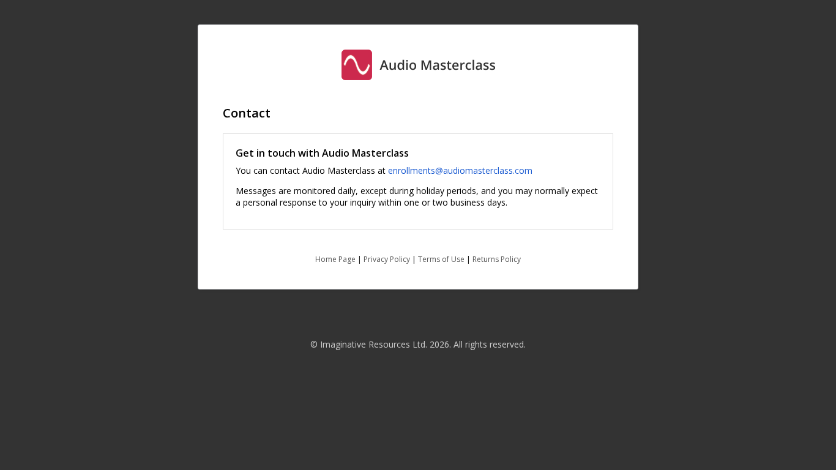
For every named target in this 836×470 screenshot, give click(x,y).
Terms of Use (441, 259)
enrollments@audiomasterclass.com (460, 170)
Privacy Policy (387, 259)
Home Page (335, 259)
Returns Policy (496, 259)
